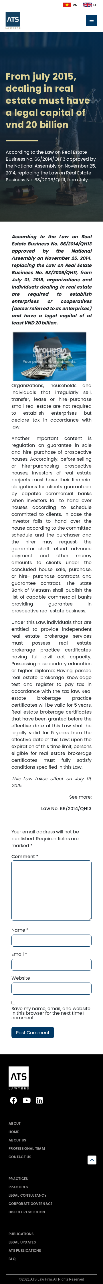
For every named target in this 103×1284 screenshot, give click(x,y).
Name (20, 930)
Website (20, 978)
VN (75, 5)
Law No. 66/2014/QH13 (66, 808)
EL (94, 5)
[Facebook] (14, 1100)
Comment (24, 856)
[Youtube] (26, 1100)
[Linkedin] (39, 1100)
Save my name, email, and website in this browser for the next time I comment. (50, 1013)
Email (19, 954)
